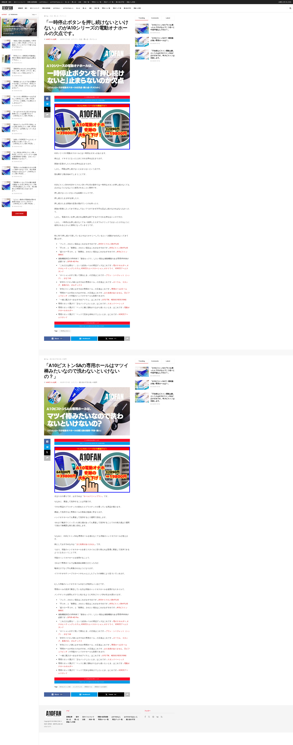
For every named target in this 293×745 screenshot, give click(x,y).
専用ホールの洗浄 (101, 687)
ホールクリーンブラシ (93, 496)
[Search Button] (290, 8)
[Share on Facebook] (47, 98)
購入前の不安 (120, 2)
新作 (10, 2)
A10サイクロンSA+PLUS (109, 244)
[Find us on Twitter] (149, 717)
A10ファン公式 (51, 39)
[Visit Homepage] (7, 8)
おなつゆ (67, 278)
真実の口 (65, 285)
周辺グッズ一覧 (108, 2)
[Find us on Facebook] (145, 717)
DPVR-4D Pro (73, 261)
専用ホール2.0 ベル (119, 289)
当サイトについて (19, 2)
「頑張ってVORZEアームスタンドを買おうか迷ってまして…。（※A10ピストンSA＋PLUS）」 (24, 142)
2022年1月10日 (65, 39)
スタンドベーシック (116, 304)
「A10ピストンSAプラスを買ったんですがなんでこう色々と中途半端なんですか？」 (163, 27)
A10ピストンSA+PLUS (119, 248)
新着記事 (4, 2)
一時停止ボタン (65, 331)
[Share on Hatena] (47, 104)
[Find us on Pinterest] (153, 717)
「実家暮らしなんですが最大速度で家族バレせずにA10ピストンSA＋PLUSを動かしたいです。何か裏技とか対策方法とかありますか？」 (24, 186)
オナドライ (108, 268)
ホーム (46, 16)
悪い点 (74, 2)
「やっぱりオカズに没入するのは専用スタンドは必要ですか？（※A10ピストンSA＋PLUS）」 (24, 114)
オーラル (117, 282)
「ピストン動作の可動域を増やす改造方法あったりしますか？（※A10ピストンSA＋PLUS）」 (24, 202)
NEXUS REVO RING (118, 300)
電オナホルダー (119, 265)
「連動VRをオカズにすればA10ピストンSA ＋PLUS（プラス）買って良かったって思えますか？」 (24, 71)
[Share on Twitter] (47, 109)
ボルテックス (76, 285)
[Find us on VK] (157, 717)
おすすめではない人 (56, 2)
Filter (33, 14)
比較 (79, 2)
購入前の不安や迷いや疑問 (58, 359)
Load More (19, 213)
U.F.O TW (105, 300)
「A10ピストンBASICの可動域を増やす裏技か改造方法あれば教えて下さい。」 (24, 58)
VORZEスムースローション (92, 268)
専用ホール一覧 (96, 2)
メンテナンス (77, 687)
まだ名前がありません (113, 293)
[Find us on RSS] (161, 717)
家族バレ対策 (131, 2)
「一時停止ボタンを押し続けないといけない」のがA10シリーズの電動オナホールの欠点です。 (19, 28)
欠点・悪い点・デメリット (58, 16)
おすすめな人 (43, 2)
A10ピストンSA (65, 687)
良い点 (67, 2)
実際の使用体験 (32, 2)
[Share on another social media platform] (47, 115)
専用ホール (88, 687)
